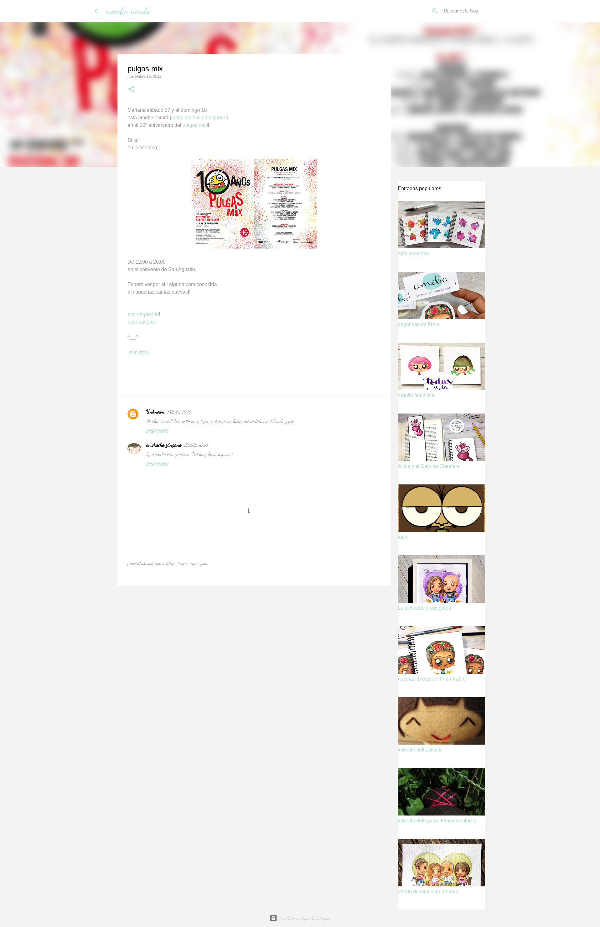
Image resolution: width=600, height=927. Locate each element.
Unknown (155, 411)
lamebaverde (142, 322)
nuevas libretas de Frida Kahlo (432, 679)
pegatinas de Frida (418, 324)
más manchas (413, 253)
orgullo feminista (416, 395)
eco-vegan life (143, 314)
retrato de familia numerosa (428, 891)
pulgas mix (194, 125)
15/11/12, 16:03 (196, 445)
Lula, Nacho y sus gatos (424, 608)
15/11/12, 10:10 (179, 411)
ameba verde (128, 11)
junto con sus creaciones (198, 117)
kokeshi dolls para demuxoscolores (437, 820)
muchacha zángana (163, 445)
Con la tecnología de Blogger (304, 918)
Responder (157, 431)
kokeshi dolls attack (419, 749)
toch (402, 537)
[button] (131, 89)
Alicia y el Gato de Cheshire (429, 466)
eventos (139, 353)
